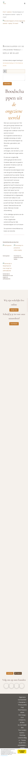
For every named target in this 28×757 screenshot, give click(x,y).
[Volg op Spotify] (21, 686)
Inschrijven (14, 323)
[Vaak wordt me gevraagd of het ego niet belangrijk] (14, 594)
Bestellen (7, 83)
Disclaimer (22, 702)
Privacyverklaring (4, 755)
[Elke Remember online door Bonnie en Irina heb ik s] (14, 384)
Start (4, 12)
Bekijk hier (14, 310)
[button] (22, 22)
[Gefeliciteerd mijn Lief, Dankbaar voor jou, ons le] (14, 663)
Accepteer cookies (22, 751)
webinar (9, 12)
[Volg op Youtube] (16, 686)
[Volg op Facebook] (6, 686)
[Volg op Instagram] (11, 686)
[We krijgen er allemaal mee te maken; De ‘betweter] (14, 486)
